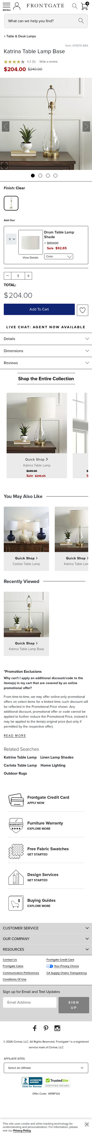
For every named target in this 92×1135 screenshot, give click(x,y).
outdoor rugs (15, 773)
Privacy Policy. (22, 1130)
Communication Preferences (21, 973)
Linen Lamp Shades (57, 757)
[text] (15, 69)
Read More (15, 735)
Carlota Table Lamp (20, 765)
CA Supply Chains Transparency (66, 973)
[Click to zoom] (4, 165)
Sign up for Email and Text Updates (31, 991)
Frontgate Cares (13, 966)
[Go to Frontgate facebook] (35, 1028)
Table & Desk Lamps (21, 36)
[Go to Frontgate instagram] (57, 1028)
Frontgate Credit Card (60, 960)
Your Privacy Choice (66, 966)
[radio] (11, 203)
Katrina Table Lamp (20, 757)
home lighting (53, 765)
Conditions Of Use (14, 979)
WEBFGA (54, 1094)
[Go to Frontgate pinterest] (46, 1028)
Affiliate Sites (14, 1059)
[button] (6, 7)
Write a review (48, 61)
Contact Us (10, 960)
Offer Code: (40, 1094)
